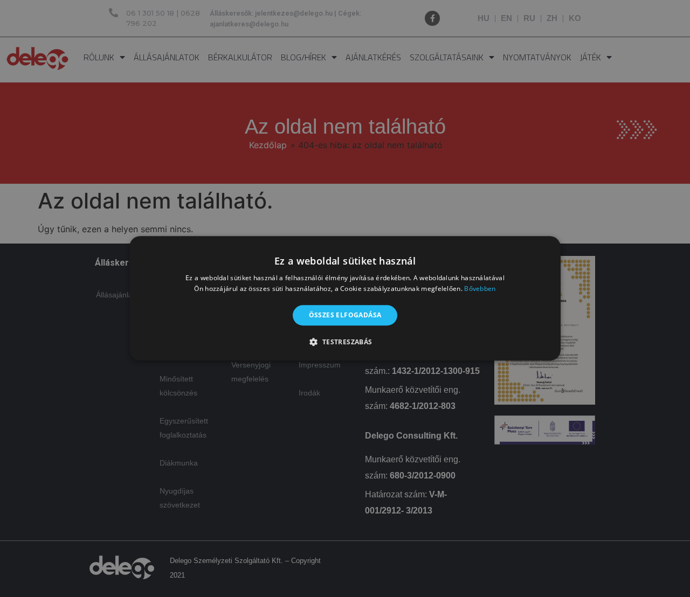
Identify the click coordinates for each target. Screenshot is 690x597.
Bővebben (479, 289)
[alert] (345, 298)
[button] (345, 342)
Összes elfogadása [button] (345, 315)
